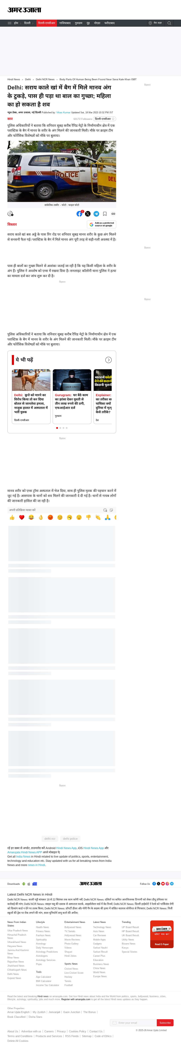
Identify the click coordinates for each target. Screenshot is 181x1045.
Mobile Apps (99, 939)
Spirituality (41, 939)
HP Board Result (130, 931)
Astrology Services (46, 960)
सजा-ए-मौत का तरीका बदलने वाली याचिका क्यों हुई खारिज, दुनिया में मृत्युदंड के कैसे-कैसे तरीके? (112, 403)
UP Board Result (130, 927)
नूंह (88, 23)
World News (99, 972)
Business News (101, 964)
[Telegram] (172, 883)
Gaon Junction (71, 1012)
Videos (68, 947)
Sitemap (86, 1036)
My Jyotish (39, 1012)
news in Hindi (36, 865)
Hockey (68, 977)
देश (97, 420)
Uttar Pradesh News (17, 930)
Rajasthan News (15, 961)
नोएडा (97, 23)
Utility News (128, 939)
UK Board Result (130, 935)
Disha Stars (35, 1016)
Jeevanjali (54, 1012)
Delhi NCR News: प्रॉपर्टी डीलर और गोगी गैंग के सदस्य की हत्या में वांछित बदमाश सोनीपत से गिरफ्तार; (95, 908)
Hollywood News (73, 935)
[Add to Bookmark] (105, 214)
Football (69, 985)
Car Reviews (99, 935)
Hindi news (43, 996)
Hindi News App (66, 848)
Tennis (68, 981)
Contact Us (96, 1031)
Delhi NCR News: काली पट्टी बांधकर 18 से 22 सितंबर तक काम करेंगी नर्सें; (45, 899)
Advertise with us (31, 1031)
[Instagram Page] (167, 883)
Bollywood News (73, 927)
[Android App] (23, 883)
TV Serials (70, 931)
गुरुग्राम (78, 23)
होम (16, 23)
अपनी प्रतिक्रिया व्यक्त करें (22, 510)
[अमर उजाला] (24, 11)
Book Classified (16, 1016)
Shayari (68, 951)
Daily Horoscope (44, 947)
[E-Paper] (162, 934)
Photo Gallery (71, 943)
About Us (12, 1031)
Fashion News (43, 935)
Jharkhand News (15, 965)
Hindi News (13, 79)
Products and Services (49, 1036)
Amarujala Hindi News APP (24, 852)
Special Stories (129, 951)
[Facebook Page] (154, 883)
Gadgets (97, 943)
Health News (42, 927)
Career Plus (99, 956)
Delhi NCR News (45, 79)
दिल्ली (27, 23)
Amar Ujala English (18, 1012)
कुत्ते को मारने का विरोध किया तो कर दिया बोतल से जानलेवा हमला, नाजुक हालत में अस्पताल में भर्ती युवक (31, 403)
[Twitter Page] (158, 883)
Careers (49, 1031)
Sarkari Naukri (100, 947)
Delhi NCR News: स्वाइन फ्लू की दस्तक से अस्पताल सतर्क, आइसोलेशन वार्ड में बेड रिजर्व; (68, 903)
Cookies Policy (77, 1031)
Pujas (39, 964)
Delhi (28, 79)
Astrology (41, 943)
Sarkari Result (100, 951)
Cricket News (71, 968)
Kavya (125, 947)
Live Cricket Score (74, 972)
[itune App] (28, 883)
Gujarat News (14, 978)
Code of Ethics (103, 1036)
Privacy (61, 1031)
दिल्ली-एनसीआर (46, 23)
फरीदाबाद (109, 23)
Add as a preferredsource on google (104, 224)
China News (99, 968)
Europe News (100, 976)
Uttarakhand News (16, 942)
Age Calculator (43, 977)
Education (98, 960)
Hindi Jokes (71, 956)
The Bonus (89, 1012)
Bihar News (13, 957)
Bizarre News (128, 943)
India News (23, 856)
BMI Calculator (43, 981)
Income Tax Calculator (47, 985)
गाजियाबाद (65, 23)
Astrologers (42, 956)
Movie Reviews (72, 939)
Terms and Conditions (20, 1036)
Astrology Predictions (47, 951)
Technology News (102, 927)
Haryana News (14, 946)
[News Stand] (34, 883)
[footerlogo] (90, 884)
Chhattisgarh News (17, 969)
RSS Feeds (72, 1036)
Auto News (98, 931)
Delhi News (13, 974)
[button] (57, 428)
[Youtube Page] (163, 883)
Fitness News (43, 931)
